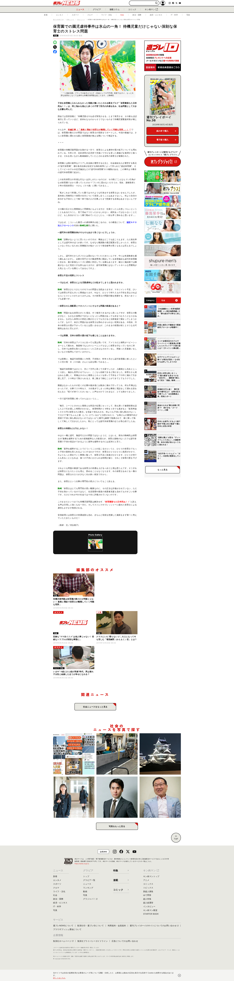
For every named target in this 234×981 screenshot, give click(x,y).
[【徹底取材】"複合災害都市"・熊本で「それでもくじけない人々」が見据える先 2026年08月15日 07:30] (160, 754)
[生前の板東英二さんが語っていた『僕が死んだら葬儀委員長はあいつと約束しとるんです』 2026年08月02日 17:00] (160, 797)
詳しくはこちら (59, 978)
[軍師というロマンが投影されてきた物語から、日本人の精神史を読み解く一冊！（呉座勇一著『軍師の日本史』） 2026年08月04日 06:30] (117, 797)
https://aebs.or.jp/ (82, 864)
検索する (156, 3)
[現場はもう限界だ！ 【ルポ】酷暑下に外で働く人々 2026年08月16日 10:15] (117, 754)
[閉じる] (179, 975)
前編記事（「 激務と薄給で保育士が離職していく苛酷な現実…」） (98, 129)
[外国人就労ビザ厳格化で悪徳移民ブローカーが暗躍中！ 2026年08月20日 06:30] (73, 754)
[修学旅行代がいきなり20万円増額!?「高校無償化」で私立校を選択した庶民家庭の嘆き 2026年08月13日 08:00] (73, 797)
